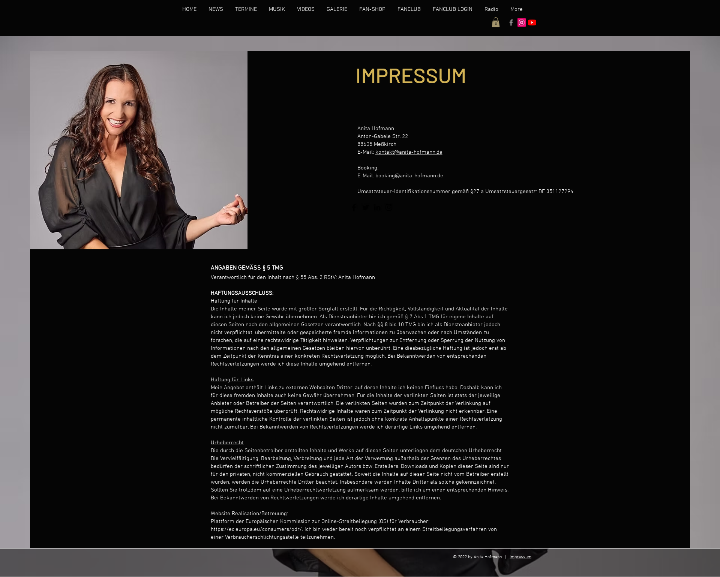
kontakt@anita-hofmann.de (408, 152)
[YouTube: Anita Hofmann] (532, 22)
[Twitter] (365, 207)
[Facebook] (354, 207)
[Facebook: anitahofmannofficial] (511, 22)
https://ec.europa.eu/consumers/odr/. (257, 529)
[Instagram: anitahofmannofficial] (522, 22)
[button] (496, 22)
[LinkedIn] (377, 207)
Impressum (520, 557)
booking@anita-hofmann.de (409, 175)
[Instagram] (388, 207)
